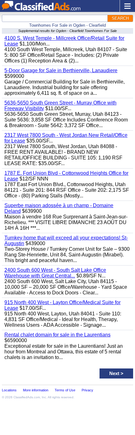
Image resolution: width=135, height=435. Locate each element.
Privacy (87, 390)
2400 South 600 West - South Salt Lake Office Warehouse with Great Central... (55, 272)
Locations (9, 390)
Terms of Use (65, 390)
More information (35, 390)
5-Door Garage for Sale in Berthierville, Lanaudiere (60, 70)
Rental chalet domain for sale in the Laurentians (57, 334)
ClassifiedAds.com (27, 397)
